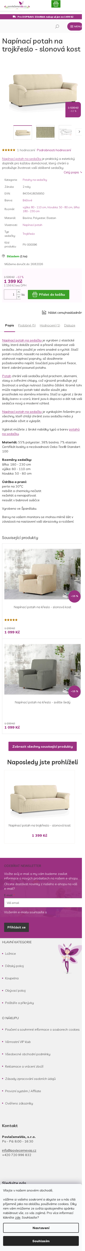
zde (17, 1217)
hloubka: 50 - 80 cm (59, 207)
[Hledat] (57, 26)
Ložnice (10, 953)
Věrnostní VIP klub (18, 1042)
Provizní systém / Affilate (23, 1091)
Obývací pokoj (15, 990)
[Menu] (75, 26)
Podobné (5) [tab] (27, 325)
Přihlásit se (16, 927)
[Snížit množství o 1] (19, 296)
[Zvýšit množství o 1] (19, 292)
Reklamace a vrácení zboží (24, 1066)
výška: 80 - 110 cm (34, 207)
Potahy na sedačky (35, 180)
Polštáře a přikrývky (19, 1003)
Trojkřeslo (29, 234)
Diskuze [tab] (69, 325)
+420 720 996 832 (16, 1155)
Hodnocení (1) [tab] (50, 325)
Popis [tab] (9, 325)
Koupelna (12, 978)
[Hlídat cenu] (62, 312)
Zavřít (25, 312)
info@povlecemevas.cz (19, 1150)
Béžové (27, 200)
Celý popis (71, 172)
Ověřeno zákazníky (19, 1103)
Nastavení (41, 1228)
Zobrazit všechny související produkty (42, 746)
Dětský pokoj (14, 966)
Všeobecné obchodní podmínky (27, 1054)
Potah (6, 376)
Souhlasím (41, 1241)
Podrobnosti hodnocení (54, 150)
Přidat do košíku (52, 294)
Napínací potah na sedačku (21, 159)
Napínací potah (32, 225)
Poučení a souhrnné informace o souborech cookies (42, 1029)
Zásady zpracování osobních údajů (30, 1079)
